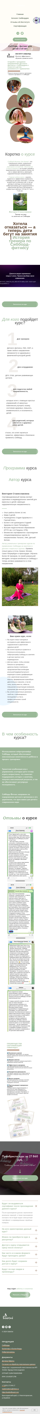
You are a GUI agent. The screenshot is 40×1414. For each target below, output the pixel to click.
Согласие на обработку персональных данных (18, 1364)
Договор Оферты (8, 1361)
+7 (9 (3, 1385)
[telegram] (17, 33)
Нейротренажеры (8, 1352)
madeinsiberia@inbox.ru (10, 1389)
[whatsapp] (22, 33)
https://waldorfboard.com (10, 1392)
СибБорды (6, 1345)
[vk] (9, 1327)
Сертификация (20, 26)
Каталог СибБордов (20, 18)
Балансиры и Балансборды (12, 1348)
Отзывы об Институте (20, 22)
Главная (20, 14)
